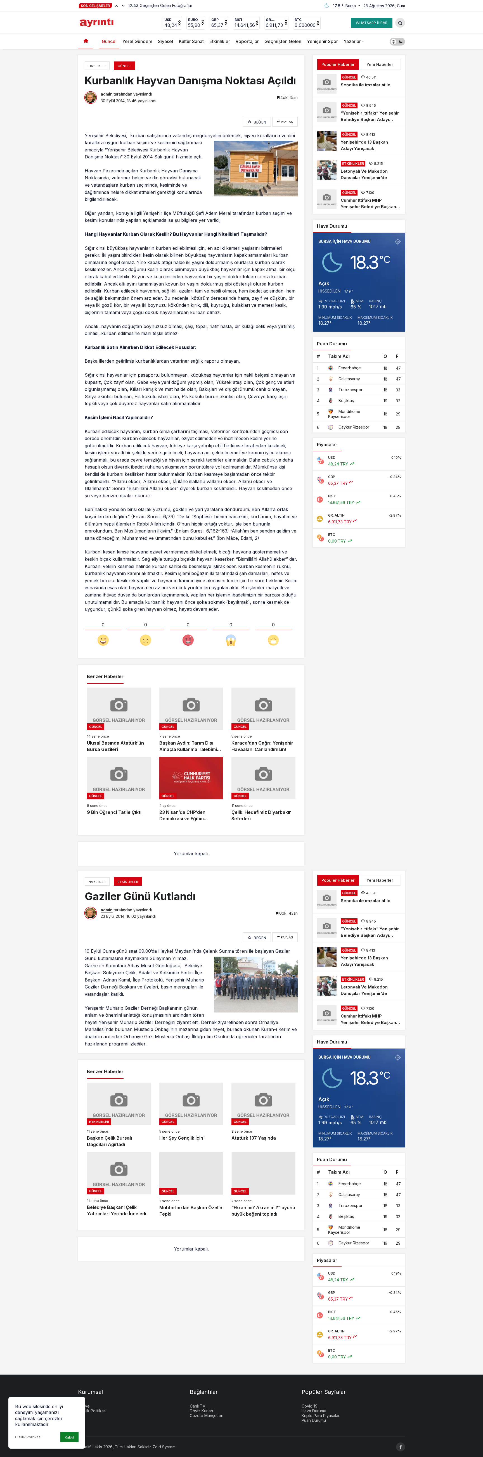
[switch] (397, 41)
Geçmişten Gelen (282, 41)
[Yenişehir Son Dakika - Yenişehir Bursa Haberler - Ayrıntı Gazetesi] (97, 22)
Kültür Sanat (191, 41)
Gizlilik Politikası (28, 1437)
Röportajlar (247, 41)
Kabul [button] (69, 1437)
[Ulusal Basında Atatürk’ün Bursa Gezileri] (119, 720)
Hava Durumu (314, 1410)
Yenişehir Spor (322, 41)
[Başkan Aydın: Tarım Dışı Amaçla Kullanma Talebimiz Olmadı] (191, 720)
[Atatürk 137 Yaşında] (263, 1115)
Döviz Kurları (201, 1410)
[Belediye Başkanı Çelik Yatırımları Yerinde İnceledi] (119, 1184)
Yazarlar (352, 41)
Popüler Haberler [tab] (337, 64)
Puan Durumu (314, 1420)
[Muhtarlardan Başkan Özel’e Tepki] (191, 1184)
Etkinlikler (219, 41)
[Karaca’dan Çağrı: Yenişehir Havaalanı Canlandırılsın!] (263, 720)
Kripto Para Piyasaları (321, 1415)
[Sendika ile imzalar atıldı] (359, 84)
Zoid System (164, 1446)
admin (107, 94)
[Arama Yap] (400, 23)
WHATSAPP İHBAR (371, 22)
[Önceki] (116, 5)
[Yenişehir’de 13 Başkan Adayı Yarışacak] (359, 141)
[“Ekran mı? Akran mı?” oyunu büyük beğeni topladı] (263, 1184)
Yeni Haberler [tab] (379, 64)
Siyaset (165, 41)
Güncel (109, 41)
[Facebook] (400, 1446)
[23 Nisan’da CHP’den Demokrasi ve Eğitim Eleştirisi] (191, 789)
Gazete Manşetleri (206, 1415)
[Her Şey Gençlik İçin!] (191, 1115)
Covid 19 (310, 1406)
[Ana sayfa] (85, 41)
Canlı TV (197, 1406)
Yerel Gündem (137, 41)
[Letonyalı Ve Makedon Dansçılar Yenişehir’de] (359, 170)
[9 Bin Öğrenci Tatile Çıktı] (119, 789)
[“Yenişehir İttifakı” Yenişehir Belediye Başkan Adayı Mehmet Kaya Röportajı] (359, 112)
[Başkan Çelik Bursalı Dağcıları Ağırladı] (119, 1115)
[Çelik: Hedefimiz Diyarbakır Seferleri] (263, 789)
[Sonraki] (123, 5)
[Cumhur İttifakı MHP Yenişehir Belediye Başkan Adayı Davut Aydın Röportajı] (359, 199)
